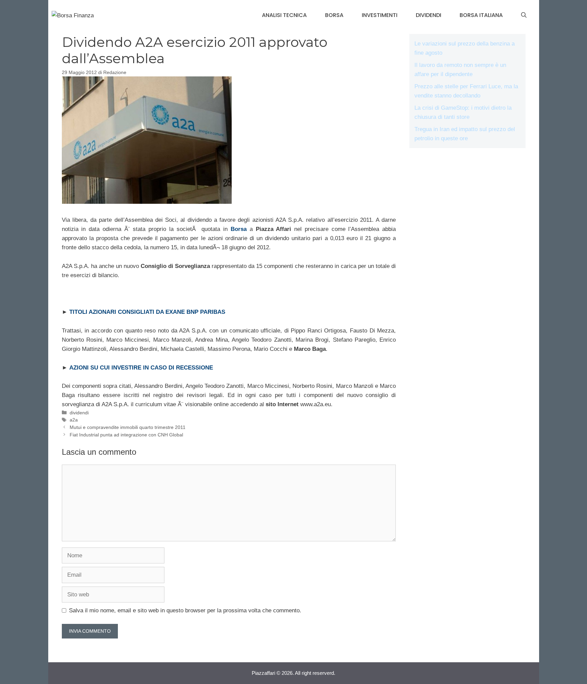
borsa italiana (481, 15)
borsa (334, 15)
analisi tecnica (284, 15)
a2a (74, 419)
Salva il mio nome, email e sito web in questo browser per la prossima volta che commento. (185, 610)
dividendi (428, 15)
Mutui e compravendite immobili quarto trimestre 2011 (127, 427)
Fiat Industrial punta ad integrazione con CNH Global (126, 434)
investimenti (379, 15)
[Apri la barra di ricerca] (524, 15)
